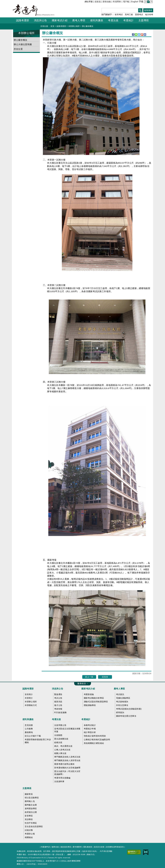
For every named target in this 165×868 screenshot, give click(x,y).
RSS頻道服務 (60, 712)
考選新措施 (89, 694)
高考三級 (129, 15)
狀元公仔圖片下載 (33, 736)
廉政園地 (29, 732)
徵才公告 (58, 705)
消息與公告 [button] (40, 20)
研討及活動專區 (32, 798)
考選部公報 (30, 834)
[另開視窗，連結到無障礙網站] (134, 852)
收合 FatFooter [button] (82, 683)
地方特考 (149, 15)
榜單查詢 (120, 712)
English (134, 2)
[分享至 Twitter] (139, 34)
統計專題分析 (90, 732)
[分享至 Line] (136, 34)
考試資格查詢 (122, 702)
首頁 (52, 26)
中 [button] (148, 2)
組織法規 (58, 742)
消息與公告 (57, 688)
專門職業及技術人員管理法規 (67, 760)
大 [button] (151, 2)
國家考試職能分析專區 (94, 698)
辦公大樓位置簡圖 (23, 44)
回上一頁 (89, 677)
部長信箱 (107, 2)
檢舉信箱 (55, 847)
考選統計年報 (90, 729)
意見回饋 (29, 725)
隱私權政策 (87, 847)
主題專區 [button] (143, 20)
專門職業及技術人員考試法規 (67, 757)
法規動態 (58, 735)
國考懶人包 (30, 801)
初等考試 (119, 15)
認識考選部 (61, 26)
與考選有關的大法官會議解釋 (67, 768)
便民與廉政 (28, 719)
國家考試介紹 (88, 688)
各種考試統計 (90, 725)
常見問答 (117, 2)
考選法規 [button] (113, 20)
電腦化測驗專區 (123, 698)
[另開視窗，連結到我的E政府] (145, 852)
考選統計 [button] (128, 20)
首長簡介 (29, 694)
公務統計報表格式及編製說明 (97, 740)
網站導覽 (89, 2)
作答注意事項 (122, 705)
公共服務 (29, 729)
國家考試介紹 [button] (60, 20)
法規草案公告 (60, 725)
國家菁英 (29, 794)
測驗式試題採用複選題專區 (96, 702)
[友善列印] (144, 34)
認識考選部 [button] (22, 20)
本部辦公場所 (74, 26)
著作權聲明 (77, 847)
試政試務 (29, 830)
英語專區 (29, 819)
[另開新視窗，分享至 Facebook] (133, 34)
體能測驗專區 (90, 705)
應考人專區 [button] (78, 20)
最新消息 (58, 702)
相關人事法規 (60, 753)
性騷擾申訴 (45, 847)
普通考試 (139, 15)
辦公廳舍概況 (87, 26)
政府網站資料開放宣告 (115, 847)
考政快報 (58, 709)
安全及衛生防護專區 (34, 826)
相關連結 (29, 837)
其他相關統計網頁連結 (94, 743)
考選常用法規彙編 (62, 778)
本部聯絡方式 (31, 705)
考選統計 (85, 719)
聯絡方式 (90, 854)
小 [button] (145, 2)
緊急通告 (58, 694)
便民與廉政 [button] (96, 20)
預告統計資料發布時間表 (95, 736)
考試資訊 (120, 694)
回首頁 (98, 2)
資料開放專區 (31, 808)
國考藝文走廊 (31, 805)
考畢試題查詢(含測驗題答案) (129, 709)
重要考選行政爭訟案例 (64, 764)
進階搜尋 (148, 10)
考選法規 (56, 719)
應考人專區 (119, 688)
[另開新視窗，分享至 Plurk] (141, 34)
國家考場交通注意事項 (126, 716)
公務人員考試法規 (62, 750)
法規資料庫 (59, 781)
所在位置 (18, 49)
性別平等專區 (31, 823)
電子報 (126, 2)
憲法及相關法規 (61, 739)
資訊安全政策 (99, 847)
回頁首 (105, 677)
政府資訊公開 (31, 812)
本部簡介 (29, 698)
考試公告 (58, 698)
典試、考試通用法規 (63, 746)
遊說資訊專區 (65, 847)
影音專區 (29, 816)
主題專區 (27, 788)
